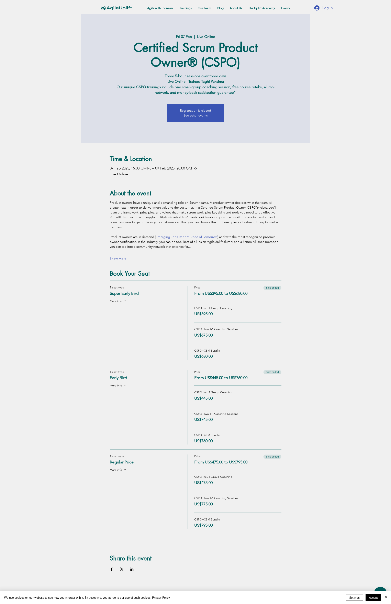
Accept (373, 597)
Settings (354, 597)
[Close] (386, 597)
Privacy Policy (161, 597)
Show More (118, 259)
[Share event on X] (122, 569)
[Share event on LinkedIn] (132, 569)
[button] (160, 8)
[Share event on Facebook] (112, 569)
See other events (195, 115)
